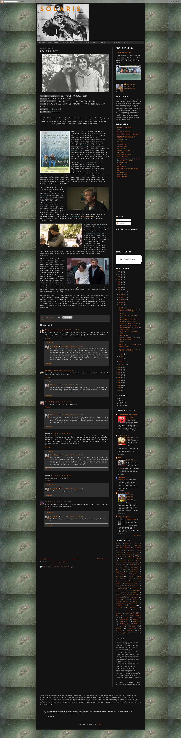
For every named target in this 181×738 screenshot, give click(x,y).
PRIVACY (126, 42)
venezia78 (132, 627)
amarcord (138, 545)
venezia (126, 618)
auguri (130, 549)
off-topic (135, 589)
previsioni (119, 603)
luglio (121, 305)
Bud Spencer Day (128, 559)
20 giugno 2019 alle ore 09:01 (60, 502)
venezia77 (118, 627)
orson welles (125, 592)
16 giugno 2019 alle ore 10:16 (68, 330)
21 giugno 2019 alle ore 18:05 (72, 516)
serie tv (126, 609)
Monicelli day (120, 585)
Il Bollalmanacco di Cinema (127, 414)
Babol (47, 502)
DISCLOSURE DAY (122, 140)
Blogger (99, 724)
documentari (134, 567)
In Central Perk (123, 436)
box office (134, 556)
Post (120, 220)
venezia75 (123, 625)
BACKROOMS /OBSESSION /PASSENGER (128, 134)
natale (117, 587)
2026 (119, 272)
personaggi (122, 598)
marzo (121, 359)
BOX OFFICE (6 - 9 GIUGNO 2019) (130, 344)
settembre (122, 299)
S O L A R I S (60, 9)
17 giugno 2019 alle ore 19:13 (61, 433)
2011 (119, 385)
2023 (119, 279)
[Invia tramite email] (63, 317)
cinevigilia (125, 562)
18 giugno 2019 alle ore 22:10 (72, 455)
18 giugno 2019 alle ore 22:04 (72, 346)
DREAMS (119, 142)
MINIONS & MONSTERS (123, 132)
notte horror (122, 589)
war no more (119, 634)
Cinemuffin (121, 478)
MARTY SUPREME (122, 177)
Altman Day (126, 545)
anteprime (138, 547)
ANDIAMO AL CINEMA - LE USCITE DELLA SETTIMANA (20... (129, 324)
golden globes (121, 573)
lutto (128, 581)
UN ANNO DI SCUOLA (123, 150)
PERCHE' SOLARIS (53, 42)
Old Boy (47, 402)
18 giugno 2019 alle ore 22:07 (72, 415)
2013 (119, 380)
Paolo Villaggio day (131, 594)
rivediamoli (132, 607)
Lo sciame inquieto (124, 493)
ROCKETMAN (122, 342)
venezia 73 (124, 623)
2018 (119, 367)
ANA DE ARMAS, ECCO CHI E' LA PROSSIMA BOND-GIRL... (129, 320)
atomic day (122, 549)
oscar (135, 592)
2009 (119, 390)
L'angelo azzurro (51, 330)
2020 (119, 287)
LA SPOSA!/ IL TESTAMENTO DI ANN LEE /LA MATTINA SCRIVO (128, 159)
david (131, 564)
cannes (138, 559)
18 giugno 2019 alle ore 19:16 (61, 475)
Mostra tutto (137, 535)
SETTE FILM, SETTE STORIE (88, 42)
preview (135, 601)
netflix (125, 587)
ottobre (122, 297)
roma (117, 609)
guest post (134, 573)
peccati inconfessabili (134, 596)
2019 (119, 290)
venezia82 (130, 630)
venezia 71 (124, 621)
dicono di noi (133, 566)
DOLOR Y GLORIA (124, 347)
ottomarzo (118, 594)
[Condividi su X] (67, 317)
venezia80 (132, 628)
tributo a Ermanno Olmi (124, 611)
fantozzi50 (134, 569)
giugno (121, 307)
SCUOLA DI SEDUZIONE (124, 155)
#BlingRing (119, 543)
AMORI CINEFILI (105, 42)
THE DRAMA (120, 152)
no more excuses (136, 587)
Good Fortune (122, 479)
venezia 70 (137, 620)
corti (117, 564)
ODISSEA (119, 130)
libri (130, 578)
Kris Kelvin (54, 346)
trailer (135, 609)
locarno (125, 580)
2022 (119, 282)
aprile (121, 356)
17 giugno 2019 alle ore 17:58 (61, 402)
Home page (75, 559)
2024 (119, 277)
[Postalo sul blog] (65, 317)
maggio (121, 354)
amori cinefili (125, 547)
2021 (119, 285)
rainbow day (133, 603)
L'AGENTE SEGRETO (123, 162)
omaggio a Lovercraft (122, 590)
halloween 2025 (120, 574)
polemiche (133, 599)
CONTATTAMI (116, 42)
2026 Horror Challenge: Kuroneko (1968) (132, 418)
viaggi (136, 632)
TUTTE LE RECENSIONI (69, 42)
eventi (125, 569)
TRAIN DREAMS (121, 167)
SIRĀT (119, 165)
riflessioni (119, 607)
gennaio (122, 364)
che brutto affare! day (127, 560)
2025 (119, 274)
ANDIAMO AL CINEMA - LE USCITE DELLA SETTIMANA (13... (129, 338)
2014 (119, 377)
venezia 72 (137, 621)
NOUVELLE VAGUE (122, 175)
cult (123, 564)
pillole (134, 598)
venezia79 (119, 628)
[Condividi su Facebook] (69, 317)
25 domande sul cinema (131, 543)
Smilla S (48, 370)
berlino (132, 550)
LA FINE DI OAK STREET (124, 52)
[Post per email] (58, 317)
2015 (119, 375)
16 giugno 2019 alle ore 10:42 (62, 370)
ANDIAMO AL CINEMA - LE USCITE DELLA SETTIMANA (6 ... (129, 350)
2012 (119, 382)
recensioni (49, 320)
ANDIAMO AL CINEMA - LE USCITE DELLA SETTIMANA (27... (129, 310)
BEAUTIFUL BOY (123, 335)
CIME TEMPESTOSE (122, 157)
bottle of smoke (123, 516)
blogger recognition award (124, 554)
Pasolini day (119, 596)
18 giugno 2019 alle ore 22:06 (72, 385)
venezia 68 (137, 618)
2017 (119, 370)
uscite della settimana (128, 614)
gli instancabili (131, 571)
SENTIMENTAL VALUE (123, 172)
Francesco (118, 571)
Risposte (50, 342)
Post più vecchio (103, 559)
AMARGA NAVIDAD (122, 144)
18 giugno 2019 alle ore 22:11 (72, 488)
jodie (139, 576)
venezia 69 (124, 620)
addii (117, 545)
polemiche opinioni (122, 601)
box (123, 556)
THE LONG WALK (122, 146)
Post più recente (46, 559)
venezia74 (137, 623)
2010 (119, 388)
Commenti (121, 223)
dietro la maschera (121, 567)
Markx (120, 457)
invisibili (119, 576)
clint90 (135, 562)
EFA (117, 569)
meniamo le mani (131, 583)
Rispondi (48, 338)
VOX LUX (121, 313)
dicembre (122, 292)
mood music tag (133, 585)
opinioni (137, 590)
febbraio (122, 361)
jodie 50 (122, 578)
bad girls (138, 549)
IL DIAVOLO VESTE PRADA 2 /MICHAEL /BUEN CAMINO (126, 137)
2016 (119, 372)
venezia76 (134, 625)
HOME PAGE (42, 42)
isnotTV (131, 576)
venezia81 (119, 630)
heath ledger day (133, 574)
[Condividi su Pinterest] (71, 317)
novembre (122, 294)
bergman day (122, 550)
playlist (119, 599)
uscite (127, 613)
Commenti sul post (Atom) (58, 562)
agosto (121, 302)
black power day (132, 552)
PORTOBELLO (121, 148)
